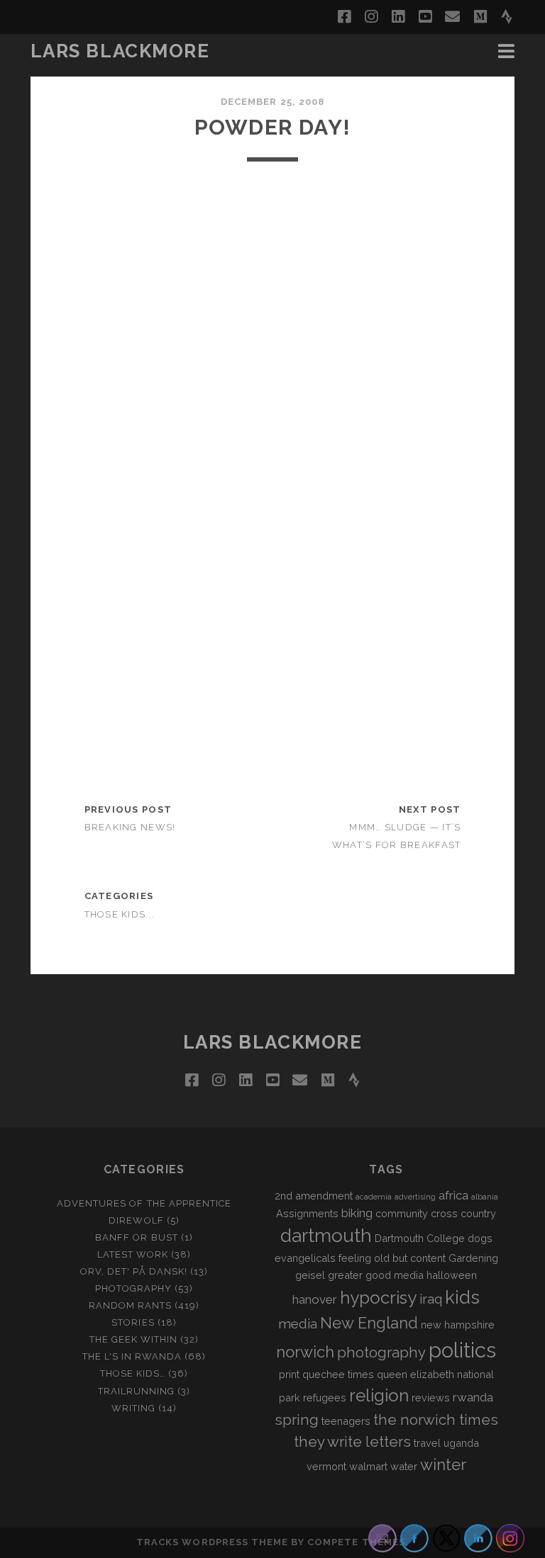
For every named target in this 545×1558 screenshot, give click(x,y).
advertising (415, 1196)
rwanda (473, 1397)
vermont (326, 1466)
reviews (431, 1398)
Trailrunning (136, 1391)
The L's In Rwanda (132, 1356)
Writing (133, 1408)
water (403, 1466)
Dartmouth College (420, 1238)
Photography (133, 1288)
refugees (324, 1398)
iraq (430, 1298)
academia (374, 1196)
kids (462, 1297)
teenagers (345, 1421)
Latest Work (132, 1254)
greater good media (376, 1275)
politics (462, 1350)
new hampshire (458, 1325)
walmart (368, 1466)
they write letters (352, 1441)
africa (453, 1195)
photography (381, 1352)
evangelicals (305, 1258)
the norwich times (435, 1419)
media (297, 1323)
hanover (314, 1299)
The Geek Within (133, 1339)
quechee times (338, 1374)
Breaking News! (130, 827)
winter (443, 1464)
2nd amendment (314, 1196)
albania (484, 1196)
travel (427, 1443)
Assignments (307, 1213)
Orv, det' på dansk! (133, 1271)
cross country (463, 1213)
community (401, 1213)
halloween (451, 1275)
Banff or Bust (136, 1237)
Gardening (473, 1258)
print (289, 1374)
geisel (310, 1275)
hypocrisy (378, 1297)
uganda (461, 1443)
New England (369, 1323)
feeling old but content (392, 1258)
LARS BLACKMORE (120, 51)
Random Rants (130, 1305)
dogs (480, 1238)
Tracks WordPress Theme (212, 1542)
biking (357, 1213)
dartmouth (326, 1235)
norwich (305, 1352)
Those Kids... (119, 914)
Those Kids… (132, 1373)
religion (379, 1395)
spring (297, 1419)
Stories (132, 1322)
